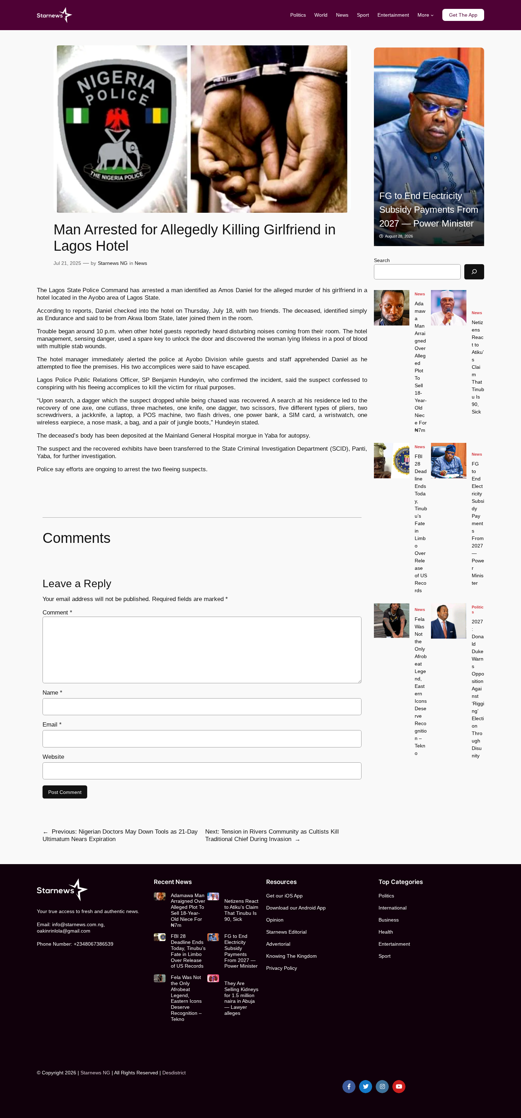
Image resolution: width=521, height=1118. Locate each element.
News (141, 263)
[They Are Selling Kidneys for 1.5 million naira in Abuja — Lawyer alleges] (213, 978)
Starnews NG (113, 263)
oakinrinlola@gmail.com (63, 931)
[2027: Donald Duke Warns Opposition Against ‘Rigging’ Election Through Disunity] (448, 621)
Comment (57, 612)
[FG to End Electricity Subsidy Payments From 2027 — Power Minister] (429, 147)
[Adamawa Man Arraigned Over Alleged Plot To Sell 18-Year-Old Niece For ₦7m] (391, 308)
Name (52, 692)
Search (382, 260)
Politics (477, 609)
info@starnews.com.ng (77, 924)
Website (53, 756)
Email (52, 724)
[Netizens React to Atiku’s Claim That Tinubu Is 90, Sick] (448, 308)
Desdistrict (174, 1072)
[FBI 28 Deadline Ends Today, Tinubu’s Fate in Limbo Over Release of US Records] (391, 460)
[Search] (474, 271)
